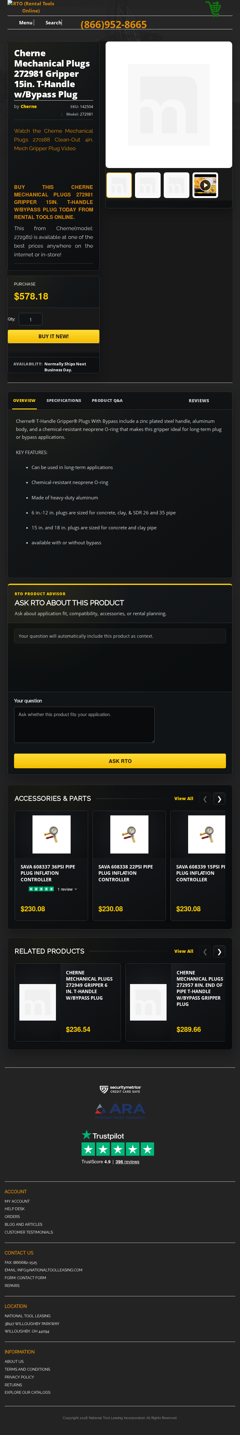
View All (183, 798)
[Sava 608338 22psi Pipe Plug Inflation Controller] (129, 834)
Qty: (11, 319)
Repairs (12, 1286)
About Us (14, 1361)
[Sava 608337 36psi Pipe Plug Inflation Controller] (51, 834)
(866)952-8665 (114, 24)
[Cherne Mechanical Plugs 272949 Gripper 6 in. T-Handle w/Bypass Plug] (37, 1002)
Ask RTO (120, 761)
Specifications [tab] (64, 400)
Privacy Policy (19, 1377)
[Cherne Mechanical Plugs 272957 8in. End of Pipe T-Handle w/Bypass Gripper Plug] (148, 1002)
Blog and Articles (23, 1224)
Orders (12, 1217)
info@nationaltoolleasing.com (50, 1270)
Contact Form (31, 1278)
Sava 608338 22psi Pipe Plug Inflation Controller (125, 873)
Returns (13, 1385)
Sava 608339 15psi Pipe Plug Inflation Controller (203, 873)
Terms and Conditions (27, 1369)
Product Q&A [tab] (107, 400)
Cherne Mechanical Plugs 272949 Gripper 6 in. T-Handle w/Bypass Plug (89, 985)
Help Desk (15, 1209)
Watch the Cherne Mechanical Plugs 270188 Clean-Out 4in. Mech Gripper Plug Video (53, 139)
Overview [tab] (24, 400)
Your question (28, 700)
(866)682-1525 (25, 1262)
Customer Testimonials (29, 1232)
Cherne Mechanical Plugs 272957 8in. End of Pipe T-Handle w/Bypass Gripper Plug (200, 988)
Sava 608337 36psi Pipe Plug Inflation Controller (48, 873)
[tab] (119, 185)
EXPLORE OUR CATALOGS (27, 1392)
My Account (17, 1201)
